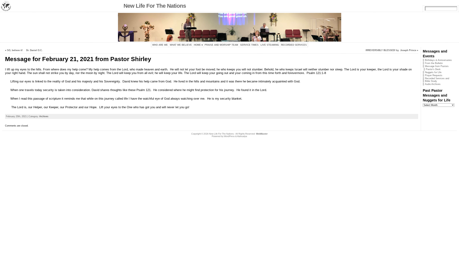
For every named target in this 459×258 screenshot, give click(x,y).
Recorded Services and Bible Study (437, 79)
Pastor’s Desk (433, 69)
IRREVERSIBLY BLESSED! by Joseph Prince (391, 50)
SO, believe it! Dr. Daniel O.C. (24, 50)
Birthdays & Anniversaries (438, 60)
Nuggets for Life (433, 72)
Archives (43, 116)
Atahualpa (242, 136)
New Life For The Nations (155, 6)
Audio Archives (433, 84)
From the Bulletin (434, 63)
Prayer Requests (433, 75)
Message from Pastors (437, 66)
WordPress (229, 136)
